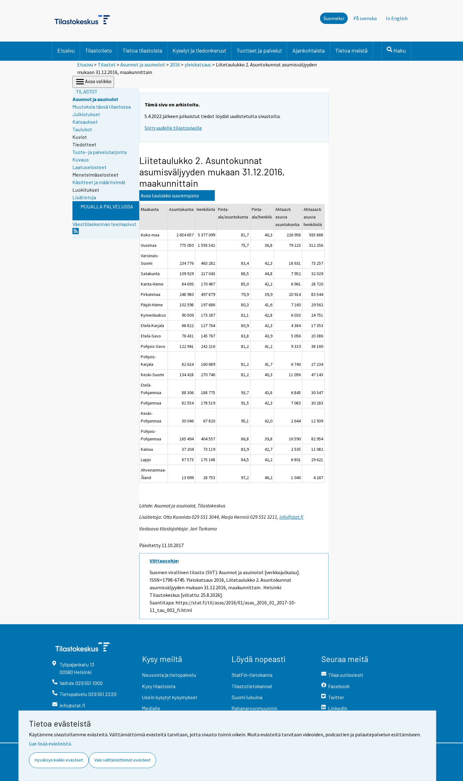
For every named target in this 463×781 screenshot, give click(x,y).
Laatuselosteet (89, 167)
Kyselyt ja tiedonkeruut (199, 50)
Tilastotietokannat (252, 686)
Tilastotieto (98, 50)
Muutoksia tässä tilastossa (101, 107)
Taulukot (82, 129)
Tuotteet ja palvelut (259, 50)
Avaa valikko (98, 81)
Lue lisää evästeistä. (50, 743)
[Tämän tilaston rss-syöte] (75, 233)
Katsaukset (85, 122)
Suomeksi (333, 18)
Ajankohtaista (308, 50)
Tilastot (107, 64)
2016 (175, 64)
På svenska (365, 18)
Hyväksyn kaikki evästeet (59, 760)
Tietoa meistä (351, 50)
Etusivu (66, 50)
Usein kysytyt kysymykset (169, 697)
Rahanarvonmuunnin (254, 708)
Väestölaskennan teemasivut (104, 224)
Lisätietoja (84, 197)
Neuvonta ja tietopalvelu (169, 675)
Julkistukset (86, 114)
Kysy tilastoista (158, 686)
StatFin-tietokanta (252, 675)
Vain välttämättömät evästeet (122, 760)
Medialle (151, 708)
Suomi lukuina (247, 697)
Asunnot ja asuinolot (142, 64)
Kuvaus (80, 159)
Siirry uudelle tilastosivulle (173, 128)
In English (397, 18)
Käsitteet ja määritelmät (99, 182)
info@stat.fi (291, 517)
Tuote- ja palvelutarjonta (99, 152)
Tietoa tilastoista (142, 50)
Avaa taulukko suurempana (170, 195)
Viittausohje (164, 560)
